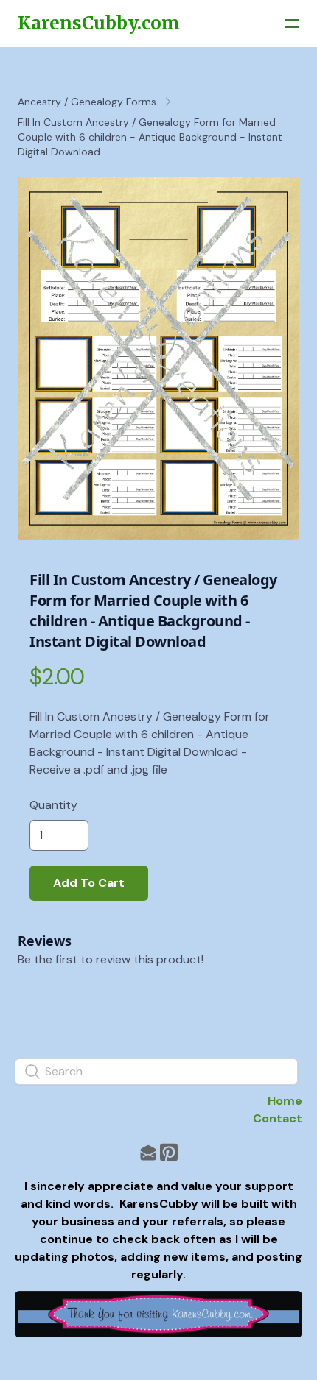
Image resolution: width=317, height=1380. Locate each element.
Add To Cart (89, 883)
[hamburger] (292, 23)
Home (285, 1100)
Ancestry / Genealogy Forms (87, 101)
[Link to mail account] (148, 1152)
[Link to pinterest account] (169, 1152)
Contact (277, 1118)
